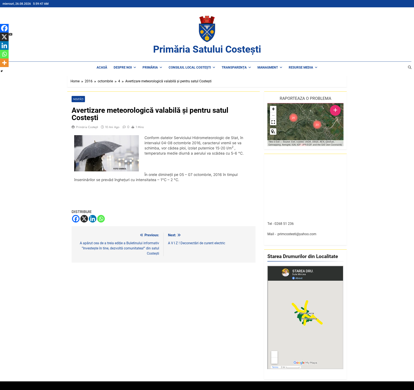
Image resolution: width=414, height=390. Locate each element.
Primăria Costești (87, 127)
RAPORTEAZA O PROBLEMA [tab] (305, 98)
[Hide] (1, 71)
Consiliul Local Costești (190, 67)
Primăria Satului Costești (207, 49)
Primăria (150, 67)
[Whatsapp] (101, 218)
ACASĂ (102, 67)
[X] (84, 218)
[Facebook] (76, 218)
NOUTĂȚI (78, 99)
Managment (267, 67)
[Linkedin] (92, 218)
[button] (317, 124)
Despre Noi (123, 67)
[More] (4, 62)
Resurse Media (301, 67)
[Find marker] (273, 131)
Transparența (234, 67)
